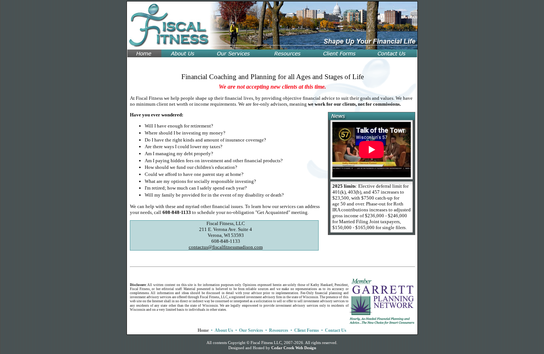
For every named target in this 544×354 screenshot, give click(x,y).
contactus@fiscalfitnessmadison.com (226, 247)
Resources (278, 330)
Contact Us (335, 330)
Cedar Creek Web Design (293, 348)
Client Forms (306, 330)
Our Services (251, 330)
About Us (224, 330)
